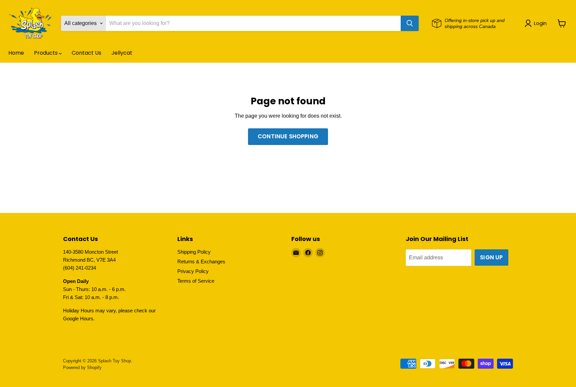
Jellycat (121, 53)
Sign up (491, 257)
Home (16, 53)
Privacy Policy (193, 271)
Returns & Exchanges (201, 261)
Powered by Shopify (82, 367)
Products (46, 53)
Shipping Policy (194, 252)
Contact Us (86, 53)
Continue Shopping (288, 136)
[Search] (410, 23)
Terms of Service (195, 281)
